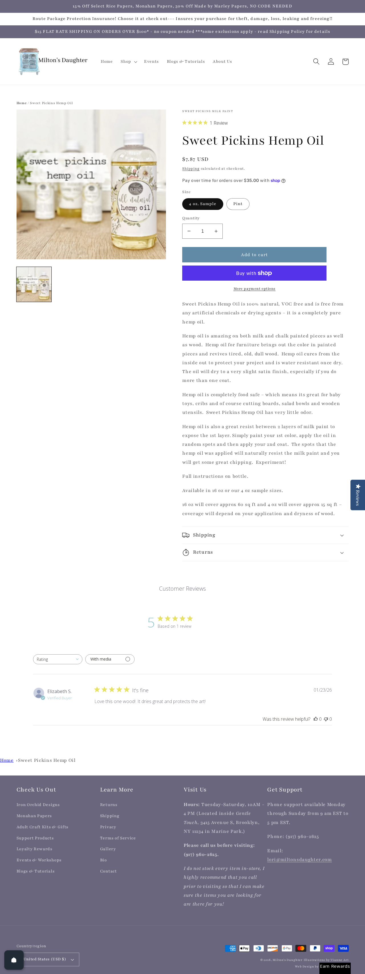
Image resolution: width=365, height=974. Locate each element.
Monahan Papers (34, 816)
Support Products (35, 838)
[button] (128, 61)
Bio (103, 860)
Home (22, 103)
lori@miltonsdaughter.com (299, 859)
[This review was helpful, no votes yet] (316, 719)
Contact (108, 871)
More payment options (255, 288)
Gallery (108, 849)
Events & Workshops (39, 860)
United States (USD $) (44, 959)
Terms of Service (118, 838)
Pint (238, 203)
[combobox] (57, 659)
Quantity (191, 218)
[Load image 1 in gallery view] (34, 284)
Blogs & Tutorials (36, 871)
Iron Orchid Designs (38, 804)
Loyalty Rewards (34, 849)
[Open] (14, 960)
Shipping (190, 168)
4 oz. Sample (202, 203)
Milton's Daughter (288, 960)
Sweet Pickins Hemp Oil (46, 760)
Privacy (108, 827)
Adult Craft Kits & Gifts (43, 827)
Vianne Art (339, 960)
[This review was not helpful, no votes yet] (326, 719)
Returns (108, 804)
